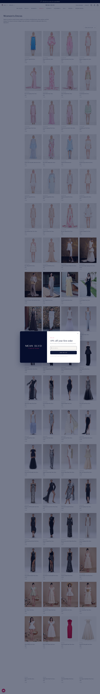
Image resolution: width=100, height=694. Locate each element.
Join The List (63, 352)
